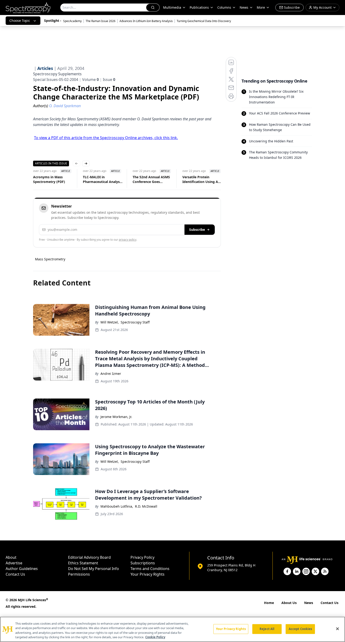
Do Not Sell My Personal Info (93, 568)
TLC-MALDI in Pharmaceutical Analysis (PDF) (102, 179)
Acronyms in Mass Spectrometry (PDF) (49, 179)
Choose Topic (19, 20)
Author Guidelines (22, 568)
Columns (224, 7)
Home (269, 602)
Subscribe (197, 229)
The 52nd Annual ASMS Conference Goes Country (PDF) (151, 179)
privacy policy (127, 240)
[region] (172, 629)
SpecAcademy (72, 21)
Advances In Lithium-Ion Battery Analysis (146, 21)
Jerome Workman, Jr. (116, 416)
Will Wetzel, (109, 322)
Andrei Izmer (110, 373)
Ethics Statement (83, 563)
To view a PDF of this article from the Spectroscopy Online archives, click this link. (106, 137)
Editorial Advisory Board (89, 557)
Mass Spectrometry (50, 259)
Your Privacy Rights (147, 574)
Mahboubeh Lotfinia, (116, 506)
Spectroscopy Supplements (57, 73)
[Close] (337, 628)
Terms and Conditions (149, 568)
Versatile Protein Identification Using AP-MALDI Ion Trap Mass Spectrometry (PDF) (201, 179)
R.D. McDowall (146, 506)
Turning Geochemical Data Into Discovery (204, 21)
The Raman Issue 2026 (100, 21)
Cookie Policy (155, 637)
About (11, 557)
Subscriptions (142, 563)
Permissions (79, 574)
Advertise (14, 563)
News (308, 602)
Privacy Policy (142, 557)
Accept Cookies (300, 629)
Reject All (267, 629)
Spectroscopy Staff (135, 322)
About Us (289, 602)
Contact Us (15, 574)
